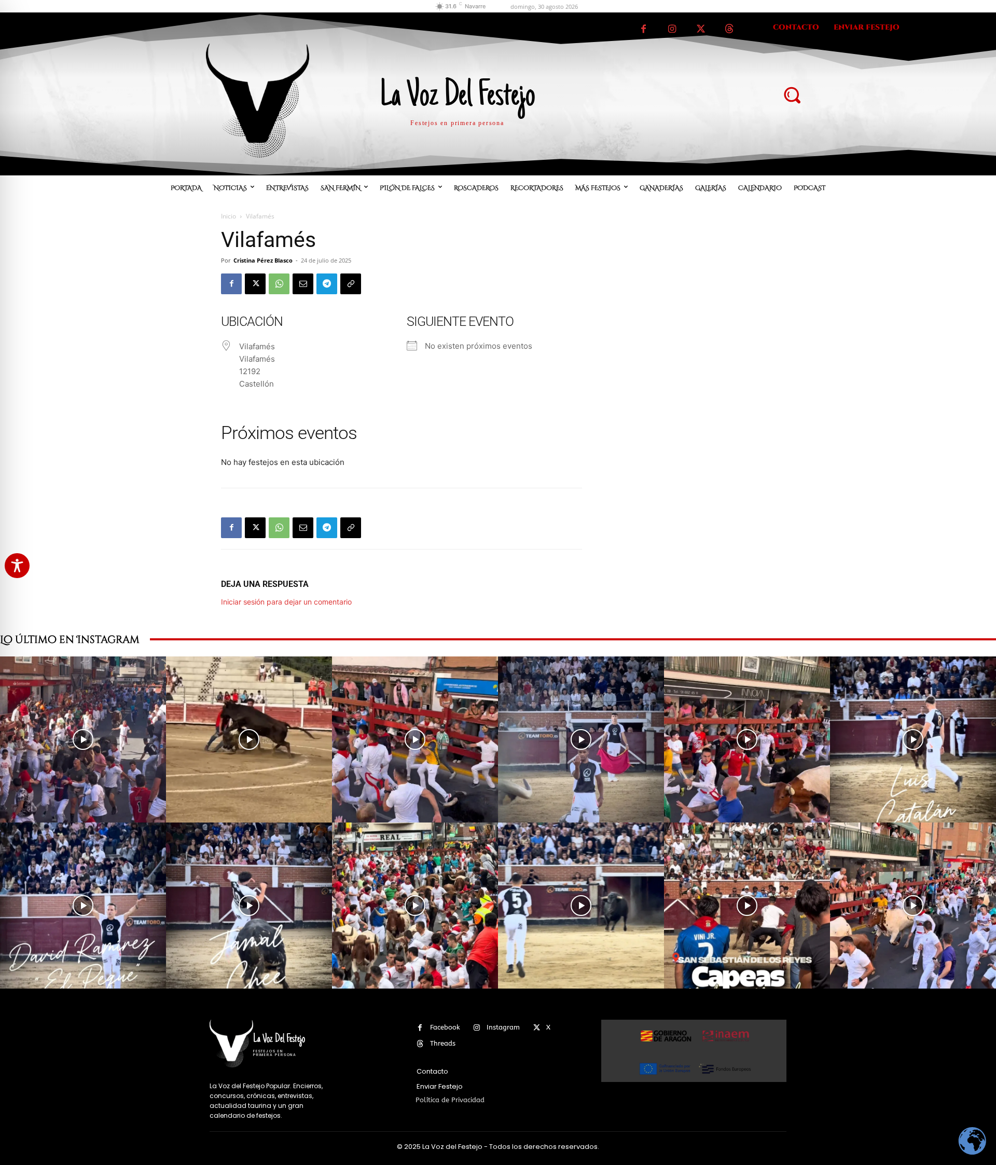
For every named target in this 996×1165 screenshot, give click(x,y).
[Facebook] (643, 29)
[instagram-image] (83, 739)
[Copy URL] (350, 283)
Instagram (503, 1027)
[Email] (303, 283)
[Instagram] (672, 29)
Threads (442, 1043)
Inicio (228, 216)
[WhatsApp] (279, 283)
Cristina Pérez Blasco (263, 260)
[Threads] (729, 29)
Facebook (445, 1027)
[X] (700, 29)
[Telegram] (326, 283)
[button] (791, 94)
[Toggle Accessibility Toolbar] (17, 565)
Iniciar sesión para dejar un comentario (286, 601)
